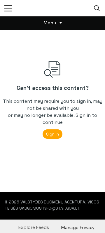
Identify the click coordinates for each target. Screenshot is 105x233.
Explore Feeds (33, 227)
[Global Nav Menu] (8, 8)
